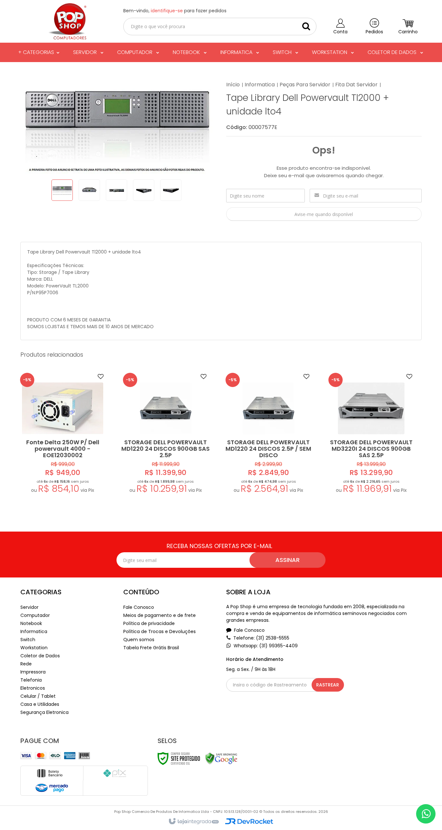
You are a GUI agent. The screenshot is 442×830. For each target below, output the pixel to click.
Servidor (29, 607)
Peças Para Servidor (305, 84)
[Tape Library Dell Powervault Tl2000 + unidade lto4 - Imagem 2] (89, 190)
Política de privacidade (149, 623)
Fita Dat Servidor (356, 84)
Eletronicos (32, 688)
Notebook (31, 623)
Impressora (33, 672)
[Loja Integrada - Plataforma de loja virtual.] (193, 821)
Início (233, 84)
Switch (27, 639)
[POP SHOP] (66, 21)
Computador (35, 615)
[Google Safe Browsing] (221, 758)
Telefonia (31, 680)
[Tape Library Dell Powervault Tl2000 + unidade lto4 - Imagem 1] (62, 190)
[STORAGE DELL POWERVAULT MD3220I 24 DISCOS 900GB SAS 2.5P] (371, 434)
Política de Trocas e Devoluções (159, 631)
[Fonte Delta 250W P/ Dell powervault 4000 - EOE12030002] (63, 434)
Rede (26, 664)
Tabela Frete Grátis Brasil (151, 647)
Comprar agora (67, 463)
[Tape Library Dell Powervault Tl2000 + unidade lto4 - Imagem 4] (143, 190)
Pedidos (374, 31)
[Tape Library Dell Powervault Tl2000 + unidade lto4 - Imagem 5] (171, 190)
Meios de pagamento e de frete (159, 615)
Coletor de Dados (40, 655)
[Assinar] (287, 560)
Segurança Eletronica (44, 712)
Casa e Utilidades (39, 704)
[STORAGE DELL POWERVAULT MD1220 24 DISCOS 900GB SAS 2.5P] (166, 434)
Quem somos (138, 639)
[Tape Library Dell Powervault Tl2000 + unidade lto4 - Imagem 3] (116, 190)
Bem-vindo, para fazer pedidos (175, 10)
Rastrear (327, 685)
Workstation (34, 647)
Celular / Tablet (38, 696)
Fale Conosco (138, 607)
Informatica (260, 84)
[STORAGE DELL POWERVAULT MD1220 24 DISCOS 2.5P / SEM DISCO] (268, 434)
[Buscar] (306, 26)
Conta (340, 31)
